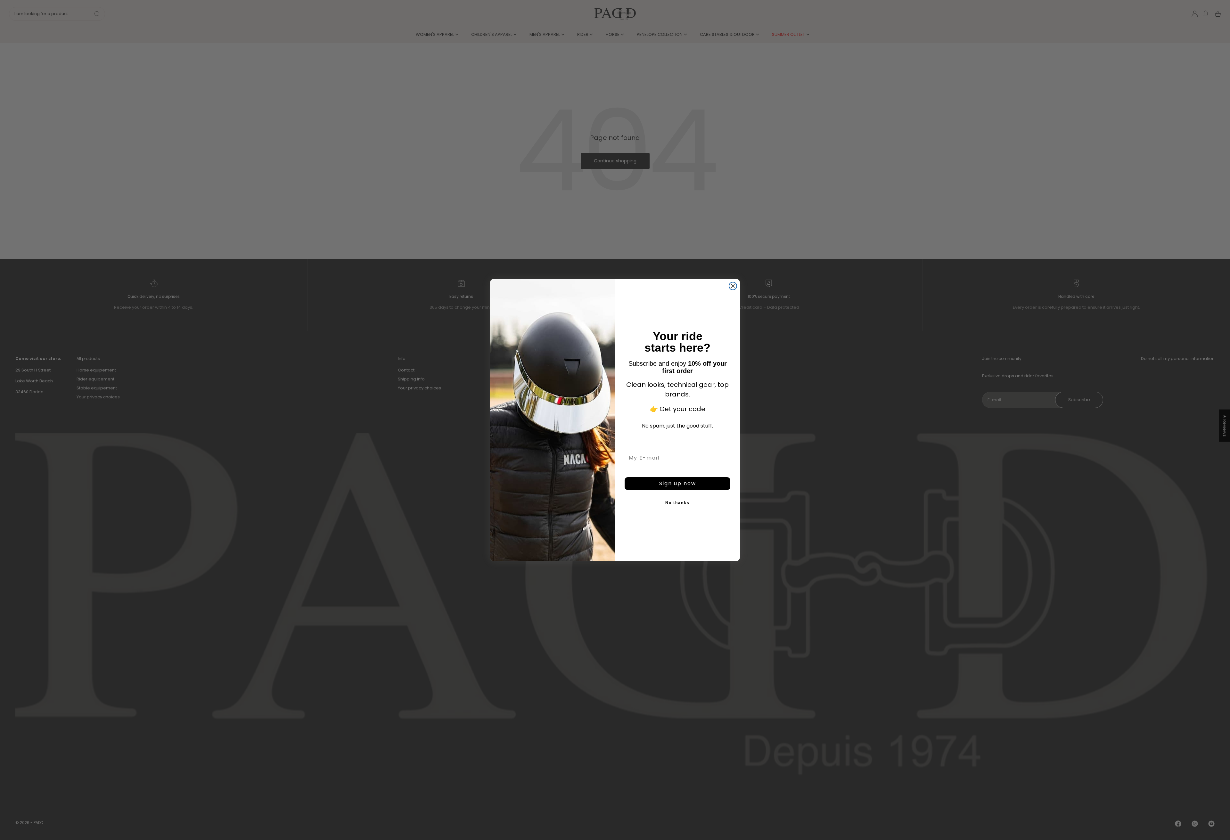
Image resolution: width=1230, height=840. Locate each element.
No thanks (677, 503)
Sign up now (677, 483)
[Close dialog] (733, 286)
